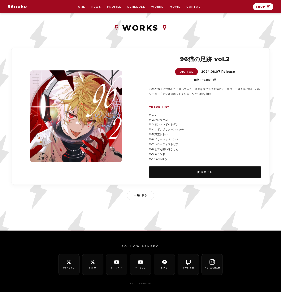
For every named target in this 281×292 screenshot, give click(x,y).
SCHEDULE (136, 6)
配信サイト (204, 171)
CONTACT (194, 6)
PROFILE (114, 6)
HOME (80, 6)
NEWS (96, 6)
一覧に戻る (140, 195)
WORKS (157, 6)
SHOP (263, 6)
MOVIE (175, 6)
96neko (17, 6)
